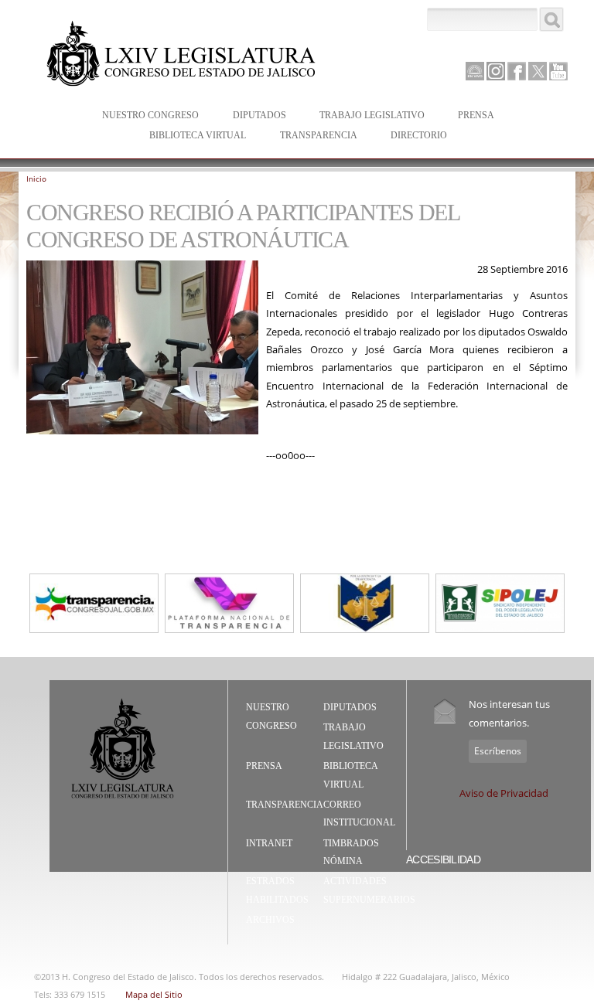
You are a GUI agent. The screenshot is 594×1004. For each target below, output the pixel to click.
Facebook (516, 71)
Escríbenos (497, 750)
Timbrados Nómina (351, 852)
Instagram (495, 71)
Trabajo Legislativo (364, 116)
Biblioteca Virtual (190, 136)
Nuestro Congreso (143, 116)
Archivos (270, 919)
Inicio (36, 178)
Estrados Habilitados (277, 890)
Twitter (537, 71)
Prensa (468, 116)
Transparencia (318, 135)
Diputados (251, 116)
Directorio (419, 135)
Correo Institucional (359, 814)
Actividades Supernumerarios (369, 890)
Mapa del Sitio (154, 994)
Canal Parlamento (475, 71)
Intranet (269, 843)
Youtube (558, 71)
